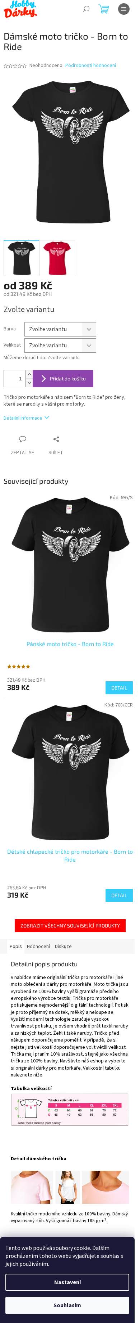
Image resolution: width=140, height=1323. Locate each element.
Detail (119, 688)
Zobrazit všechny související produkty (70, 925)
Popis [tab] (16, 946)
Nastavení (67, 1282)
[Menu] (124, 9)
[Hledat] (86, 9)
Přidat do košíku (68, 378)
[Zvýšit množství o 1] (29, 374)
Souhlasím (67, 1305)
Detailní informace (23, 418)
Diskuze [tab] (63, 946)
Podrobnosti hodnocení (90, 65)
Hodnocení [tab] (38, 946)
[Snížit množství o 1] (29, 383)
